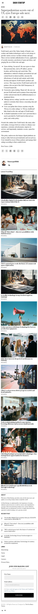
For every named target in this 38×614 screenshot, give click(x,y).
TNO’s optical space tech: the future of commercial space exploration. (18, 264)
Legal (3, 556)
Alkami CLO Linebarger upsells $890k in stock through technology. (16, 486)
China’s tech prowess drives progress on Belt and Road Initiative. (18, 391)
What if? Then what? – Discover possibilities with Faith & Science (17, 232)
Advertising (4, 550)
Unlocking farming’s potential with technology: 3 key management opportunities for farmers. (19, 454)
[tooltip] (2, 17)
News (3, 7)
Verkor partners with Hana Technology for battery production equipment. (18, 328)
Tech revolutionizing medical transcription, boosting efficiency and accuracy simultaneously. (17, 423)
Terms (3, 553)
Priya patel (4, 204)
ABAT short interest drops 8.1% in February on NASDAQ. (16, 359)
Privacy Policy (5, 562)
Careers (3, 559)
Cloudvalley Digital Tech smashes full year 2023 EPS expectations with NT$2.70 (18, 201)
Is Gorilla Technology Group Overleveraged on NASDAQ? (16, 296)
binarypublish (8, 46)
